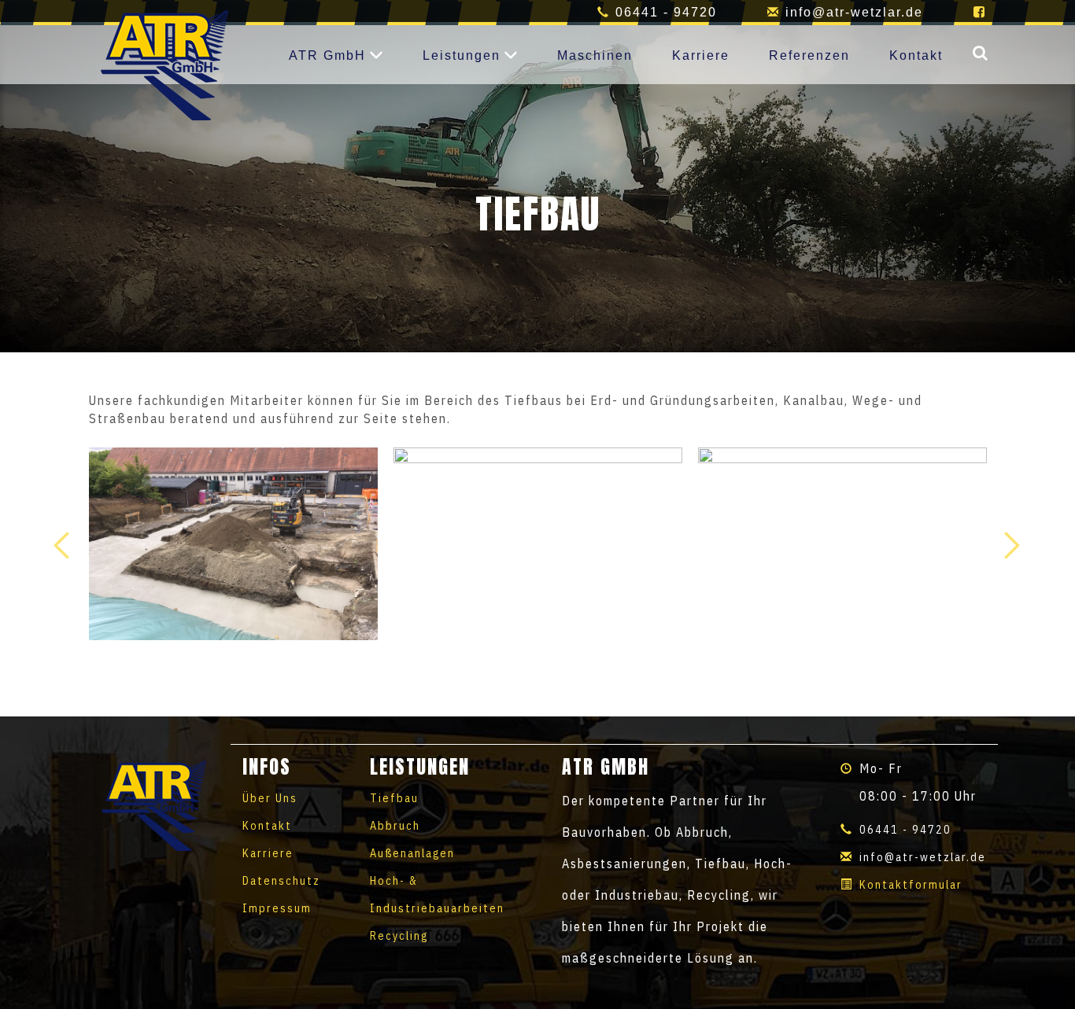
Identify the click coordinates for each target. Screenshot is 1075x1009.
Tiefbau (394, 798)
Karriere (701, 55)
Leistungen (462, 55)
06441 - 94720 (666, 12)
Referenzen (809, 55)
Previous (63, 545)
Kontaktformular (910, 885)
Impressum (277, 908)
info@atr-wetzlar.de (854, 12)
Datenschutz (281, 881)
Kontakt (916, 55)
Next (1011, 545)
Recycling (399, 936)
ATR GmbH (327, 55)
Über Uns (269, 798)
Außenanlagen (412, 853)
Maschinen (595, 55)
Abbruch (395, 826)
